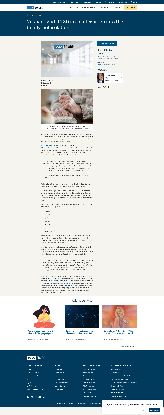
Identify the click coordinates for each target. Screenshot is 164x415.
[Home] (27, 15)
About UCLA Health (116, 369)
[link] (103, 87)
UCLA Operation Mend (56, 276)
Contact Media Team (117, 386)
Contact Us (111, 2)
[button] (59, 2)
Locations (103, 7)
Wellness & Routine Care (90, 396)
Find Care (72, 7)
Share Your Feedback (33, 372)
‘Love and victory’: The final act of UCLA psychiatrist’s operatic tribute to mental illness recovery (118, 333)
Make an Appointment (61, 382)
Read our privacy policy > (134, 405)
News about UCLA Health (110, 58)
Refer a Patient (74, 2)
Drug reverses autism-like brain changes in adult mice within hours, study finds (81, 332)
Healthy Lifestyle (114, 56)
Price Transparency (88, 386)
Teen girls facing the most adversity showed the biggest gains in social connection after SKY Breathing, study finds (44, 333)
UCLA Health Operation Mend (106, 64)
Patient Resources (87, 7)
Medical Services (60, 386)
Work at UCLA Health (117, 392)
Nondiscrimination (82, 403)
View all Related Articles (127, 346)
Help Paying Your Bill (89, 382)
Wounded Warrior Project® (73, 285)
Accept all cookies (154, 410)
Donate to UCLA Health (118, 389)
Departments (115, 372)
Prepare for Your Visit (89, 369)
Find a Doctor (131, 7)
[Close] (160, 402)
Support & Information (89, 389)
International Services (33, 376)
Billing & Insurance (88, 379)
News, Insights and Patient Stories (121, 376)
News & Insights (36, 15)
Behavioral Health (102, 56)
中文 (28, 379)
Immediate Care (59, 376)
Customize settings (140, 410)
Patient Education (88, 376)
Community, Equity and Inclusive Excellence (124, 382)
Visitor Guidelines (88, 372)
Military (99, 58)
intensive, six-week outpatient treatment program (57, 283)
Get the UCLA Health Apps (35, 389)
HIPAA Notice (61, 403)
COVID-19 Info (87, 392)
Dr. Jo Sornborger (46, 145)
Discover (115, 7)
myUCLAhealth (87, 2)
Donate (98, 2)
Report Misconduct (95, 403)
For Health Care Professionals (119, 379)
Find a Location (59, 372)
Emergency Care (60, 379)
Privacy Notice (71, 403)
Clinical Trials (59, 389)
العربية (29, 382)
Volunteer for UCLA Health (118, 396)
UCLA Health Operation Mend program (53, 148)
